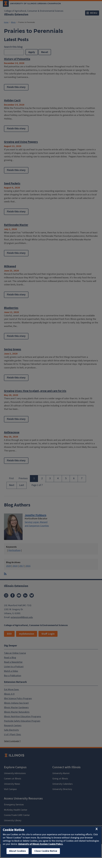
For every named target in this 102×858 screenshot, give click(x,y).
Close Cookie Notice (45, 851)
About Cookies (17, 851)
